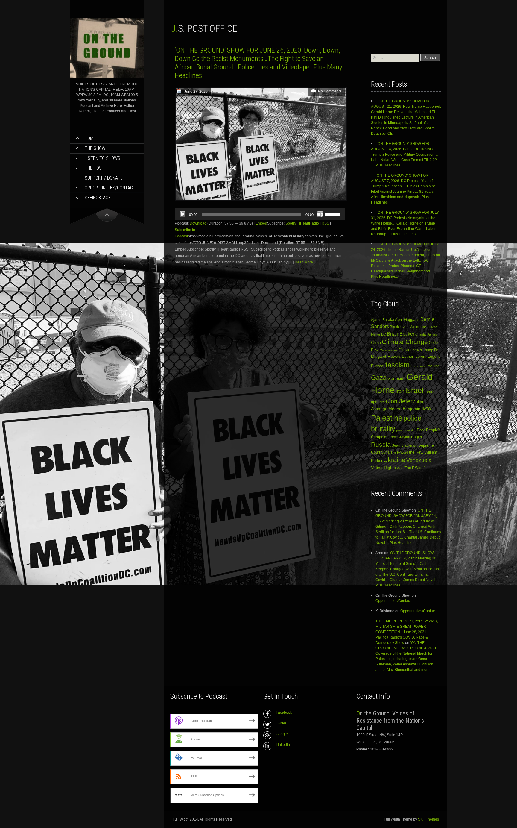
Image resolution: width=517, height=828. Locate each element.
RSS (325, 223)
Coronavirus (389, 350)
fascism (397, 365)
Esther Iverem (414, 356)
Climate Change (405, 341)
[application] (260, 214)
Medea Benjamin (404, 408)
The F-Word (399, 452)
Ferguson (417, 366)
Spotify (290, 223)
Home (90, 138)
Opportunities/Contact (110, 188)
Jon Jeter (400, 401)
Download (198, 223)
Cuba (404, 349)
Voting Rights (383, 467)
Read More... (305, 262)
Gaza (379, 377)
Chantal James (426, 334)
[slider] (333, 213)
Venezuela (418, 460)
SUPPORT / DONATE (104, 178)
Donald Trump (421, 350)
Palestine (386, 417)
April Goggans (407, 319)
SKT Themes (428, 819)
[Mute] (320, 214)
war (400, 467)
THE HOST (94, 168)
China (376, 342)
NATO (426, 409)
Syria (385, 452)
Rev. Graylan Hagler (405, 437)
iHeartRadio (309, 223)
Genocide (396, 378)
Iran (400, 391)
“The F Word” (414, 468)
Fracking (432, 366)
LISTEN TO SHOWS (102, 158)
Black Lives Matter (404, 327)
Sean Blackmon (404, 445)
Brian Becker (400, 333)
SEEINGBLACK (98, 198)
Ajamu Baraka (382, 320)
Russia (381, 444)
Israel (414, 390)
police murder (406, 430)
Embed (261, 223)
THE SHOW (95, 148)
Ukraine (394, 459)
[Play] (182, 214)
